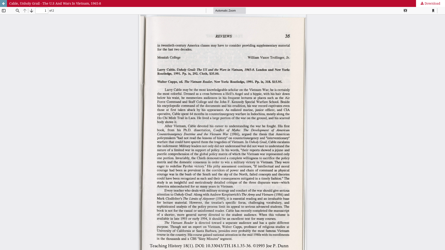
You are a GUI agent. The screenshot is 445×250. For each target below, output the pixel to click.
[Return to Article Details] (3, 3)
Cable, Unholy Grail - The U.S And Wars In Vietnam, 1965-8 (55, 3)
